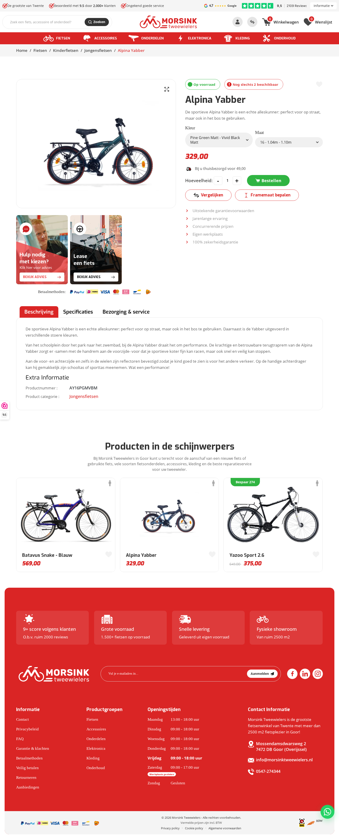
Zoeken (99, 22)
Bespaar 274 (245, 482)
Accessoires (105, 38)
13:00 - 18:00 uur (173, 719)
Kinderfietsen (65, 50)
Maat (259, 132)
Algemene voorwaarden (224, 828)
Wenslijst (321, 21)
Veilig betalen (27, 768)
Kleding (242, 38)
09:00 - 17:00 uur (173, 770)
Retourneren (26, 777)
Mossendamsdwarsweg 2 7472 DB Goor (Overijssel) (281, 746)
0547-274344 (268, 771)
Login (237, 22)
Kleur (190, 127)
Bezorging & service (126, 311)
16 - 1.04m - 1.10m (275, 142)
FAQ (20, 739)
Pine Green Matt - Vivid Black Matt (215, 140)
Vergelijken (212, 195)
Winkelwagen (284, 21)
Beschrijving (39, 311)
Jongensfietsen (98, 50)
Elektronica (199, 38)
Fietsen (63, 38)
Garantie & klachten (32, 748)
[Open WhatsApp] (327, 812)
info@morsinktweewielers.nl (284, 759)
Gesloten (166, 783)
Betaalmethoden (29, 758)
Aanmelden (260, 673)
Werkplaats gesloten (161, 774)
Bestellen (271, 180)
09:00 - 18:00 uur (173, 729)
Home (21, 50)
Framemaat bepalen (271, 195)
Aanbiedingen (27, 787)
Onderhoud (285, 38)
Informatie (322, 5)
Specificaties (78, 311)
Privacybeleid (27, 729)
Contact (22, 719)
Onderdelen (152, 38)
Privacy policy (170, 828)
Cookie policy (194, 828)
